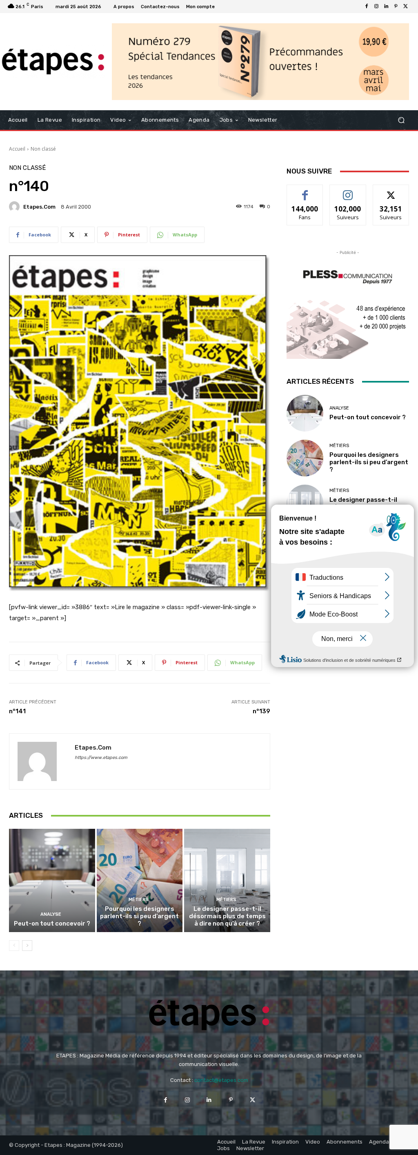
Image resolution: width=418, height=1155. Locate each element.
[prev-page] (14, 945)
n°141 (17, 711)
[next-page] (27, 945)
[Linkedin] (386, 6)
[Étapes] (53, 62)
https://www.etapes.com (101, 757)
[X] (406, 6)
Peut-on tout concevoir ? (52, 923)
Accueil (17, 148)
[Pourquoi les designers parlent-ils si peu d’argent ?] (140, 880)
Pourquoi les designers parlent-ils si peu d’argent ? (139, 916)
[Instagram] (376, 6)
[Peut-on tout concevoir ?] (52, 880)
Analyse (50, 914)
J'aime (305, 191)
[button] (401, 120)
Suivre (348, 191)
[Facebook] (366, 6)
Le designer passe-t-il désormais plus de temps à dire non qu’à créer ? (227, 916)
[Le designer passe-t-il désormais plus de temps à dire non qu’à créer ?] (227, 880)
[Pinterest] (396, 6)
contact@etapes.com (221, 1080)
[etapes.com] (15, 206)
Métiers (139, 899)
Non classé (43, 148)
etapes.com (39, 206)
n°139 (261, 711)
